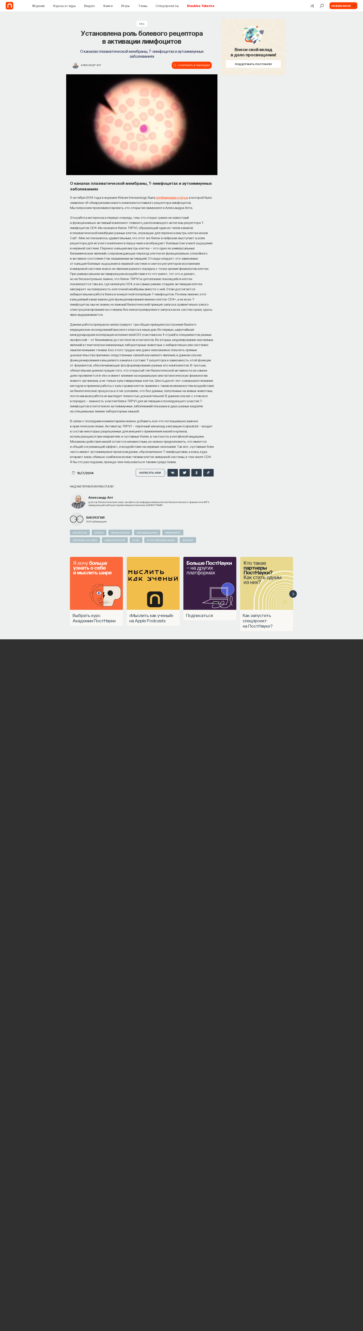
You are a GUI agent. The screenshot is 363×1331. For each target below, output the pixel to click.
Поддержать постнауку (253, 63)
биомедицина (147, 532)
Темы (142, 6)
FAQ (141, 23)
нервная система (85, 540)
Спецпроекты (167, 6)
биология (95, 517)
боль (136, 540)
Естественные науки (161, 540)
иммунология (115, 540)
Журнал (38, 6)
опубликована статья (172, 197)
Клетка (99, 532)
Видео (89, 6)
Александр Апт (91, 64)
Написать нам (150, 472)
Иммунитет (173, 532)
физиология (120, 532)
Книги (108, 6)
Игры (125, 6)
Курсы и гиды (64, 6)
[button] (293, 594)
